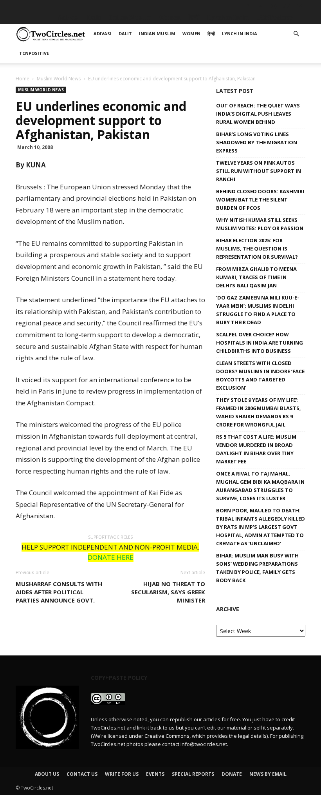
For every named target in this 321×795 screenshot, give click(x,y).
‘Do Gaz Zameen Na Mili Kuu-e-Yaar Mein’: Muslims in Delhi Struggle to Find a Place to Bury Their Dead (257, 310)
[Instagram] (274, 6)
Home (22, 78)
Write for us (122, 774)
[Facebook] (248, 6)
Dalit (94, 17)
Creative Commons (166, 735)
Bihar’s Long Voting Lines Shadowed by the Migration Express (256, 142)
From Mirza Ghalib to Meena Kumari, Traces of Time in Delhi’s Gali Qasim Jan (256, 277)
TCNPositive (274, 17)
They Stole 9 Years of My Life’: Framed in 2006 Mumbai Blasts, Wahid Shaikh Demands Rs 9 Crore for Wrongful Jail (258, 412)
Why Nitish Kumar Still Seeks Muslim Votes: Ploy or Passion (259, 224)
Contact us (82, 774)
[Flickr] (261, 6)
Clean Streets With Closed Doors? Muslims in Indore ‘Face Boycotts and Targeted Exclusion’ (260, 375)
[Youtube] (299, 6)
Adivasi (68, 17)
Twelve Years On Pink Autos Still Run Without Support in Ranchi (258, 171)
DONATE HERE (110, 557)
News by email (268, 774)
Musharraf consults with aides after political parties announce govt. (59, 592)
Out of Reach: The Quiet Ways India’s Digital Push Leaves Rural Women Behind (258, 113)
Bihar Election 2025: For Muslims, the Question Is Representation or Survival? (257, 248)
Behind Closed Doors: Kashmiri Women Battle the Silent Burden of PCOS (260, 199)
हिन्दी (194, 17)
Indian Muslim (130, 17)
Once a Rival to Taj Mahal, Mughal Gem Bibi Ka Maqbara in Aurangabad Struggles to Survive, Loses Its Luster (260, 486)
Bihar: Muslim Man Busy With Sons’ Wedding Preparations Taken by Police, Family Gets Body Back (257, 568)
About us (47, 774)
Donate (232, 774)
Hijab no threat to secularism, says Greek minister (168, 592)
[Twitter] (286, 6)
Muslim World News (59, 78)
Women (169, 17)
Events (155, 774)
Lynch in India (228, 17)
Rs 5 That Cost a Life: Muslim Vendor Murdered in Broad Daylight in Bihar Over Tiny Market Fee (256, 449)
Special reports (193, 774)
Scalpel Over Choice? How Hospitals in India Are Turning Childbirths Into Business (259, 342)
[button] (296, 34)
